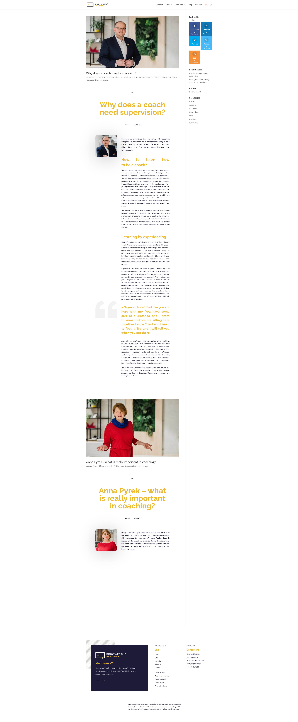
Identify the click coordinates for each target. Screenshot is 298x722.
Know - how (166, 77)
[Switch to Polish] (206, 6)
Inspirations (159, 661)
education (149, 77)
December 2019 (195, 92)
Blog (190, 5)
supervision (94, 80)
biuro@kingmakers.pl (194, 664)
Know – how (194, 112)
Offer (168, 5)
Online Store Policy (161, 679)
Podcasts (144, 466)
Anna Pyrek (92, 466)
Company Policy (160, 672)
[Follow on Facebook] (97, 681)
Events (157, 654)
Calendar (159, 5)
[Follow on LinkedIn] (104, 681)
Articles (120, 77)
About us (179, 5)
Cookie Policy (159, 682)
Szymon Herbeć (94, 77)
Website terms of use (162, 676)
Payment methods (161, 686)
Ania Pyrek (149, 271)
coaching (133, 77)
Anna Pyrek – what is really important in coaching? (121, 462)
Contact (198, 5)
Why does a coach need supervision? (111, 73)
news (139, 466)
